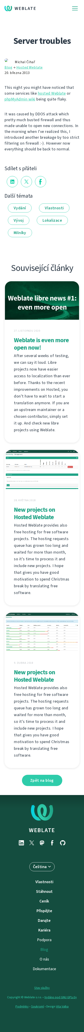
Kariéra (44, 930)
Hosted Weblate (29, 67)
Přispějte (44, 911)
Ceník (44, 901)
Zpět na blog (42, 780)
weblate (42, 830)
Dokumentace (44, 969)
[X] (31, 843)
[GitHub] (62, 843)
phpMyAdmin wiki (19, 99)
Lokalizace (52, 220)
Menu (75, 8)
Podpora (44, 940)
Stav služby (42, 988)
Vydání (20, 208)
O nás (44, 959)
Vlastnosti (54, 208)
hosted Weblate (52, 93)
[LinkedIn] (21, 843)
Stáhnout (44, 891)
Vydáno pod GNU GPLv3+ (60, 997)
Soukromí (37, 1006)
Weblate (25, 8)
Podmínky (22, 1006)
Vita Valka (62, 1006)
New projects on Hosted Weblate (34, 513)
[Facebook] (52, 843)
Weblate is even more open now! (41, 344)
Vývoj (19, 220)
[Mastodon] (42, 843)
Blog (8, 67)
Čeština (40, 866)
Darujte (44, 920)
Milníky (20, 232)
